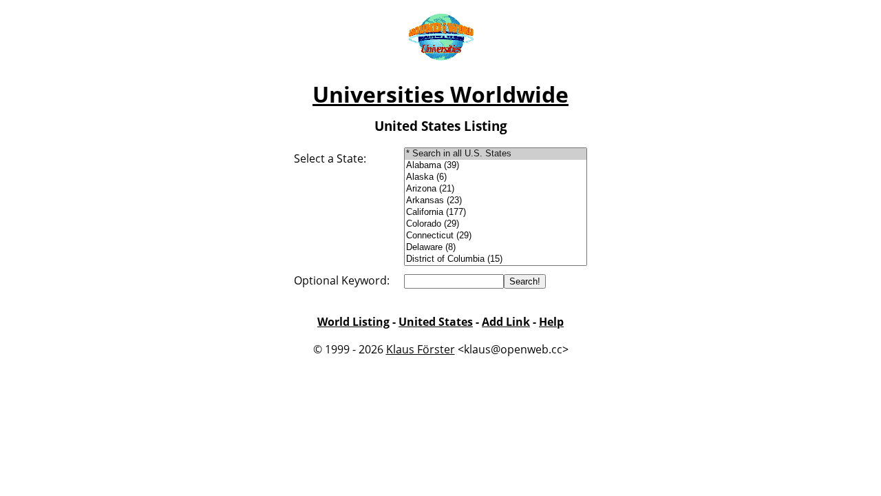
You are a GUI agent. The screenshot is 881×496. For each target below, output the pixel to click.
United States (436, 321)
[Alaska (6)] (496, 177)
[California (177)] (496, 212)
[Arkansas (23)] (496, 201)
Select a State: (330, 158)
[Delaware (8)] (496, 248)
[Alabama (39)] (496, 166)
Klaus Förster (420, 349)
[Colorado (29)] (496, 224)
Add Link (506, 321)
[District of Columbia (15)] (496, 259)
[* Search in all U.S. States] (496, 154)
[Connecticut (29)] (496, 236)
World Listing (353, 321)
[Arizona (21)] (496, 189)
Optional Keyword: (342, 280)
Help (551, 321)
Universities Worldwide (440, 94)
